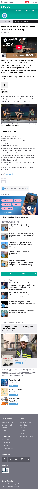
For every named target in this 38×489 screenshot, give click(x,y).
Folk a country (7, 21)
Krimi (17, 200)
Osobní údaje (12, 484)
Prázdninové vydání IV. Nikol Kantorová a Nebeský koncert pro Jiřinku (22, 304)
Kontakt (22, 433)
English (31, 484)
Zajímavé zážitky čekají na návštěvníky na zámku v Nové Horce (20, 227)
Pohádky (5, 204)
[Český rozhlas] (7, 2)
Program (18, 10)
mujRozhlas (5, 195)
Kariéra (22, 430)
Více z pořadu (8, 280)
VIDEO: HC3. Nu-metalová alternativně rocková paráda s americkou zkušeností (20, 295)
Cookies (4, 484)
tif (14, 174)
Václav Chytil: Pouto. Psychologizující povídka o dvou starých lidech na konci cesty (21, 263)
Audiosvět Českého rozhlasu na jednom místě (15, 217)
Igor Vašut (9, 174)
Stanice (4, 428)
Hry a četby (6, 200)
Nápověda (23, 425)
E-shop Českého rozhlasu (13, 322)
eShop (4, 430)
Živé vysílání (7, 208)
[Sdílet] (6, 92)
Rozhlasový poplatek (27, 436)
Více (27, 21)
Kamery (34, 10)
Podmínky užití (22, 484)
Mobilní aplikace (7, 448)
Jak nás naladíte (25, 422)
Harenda (4, 35)
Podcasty (5, 445)
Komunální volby (7, 425)
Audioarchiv (26, 10)
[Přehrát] (4, 85)
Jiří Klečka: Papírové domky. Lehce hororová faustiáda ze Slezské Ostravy (22, 245)
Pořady (16, 204)
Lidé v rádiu (24, 428)
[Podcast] (2, 92)
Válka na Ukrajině (7, 422)
